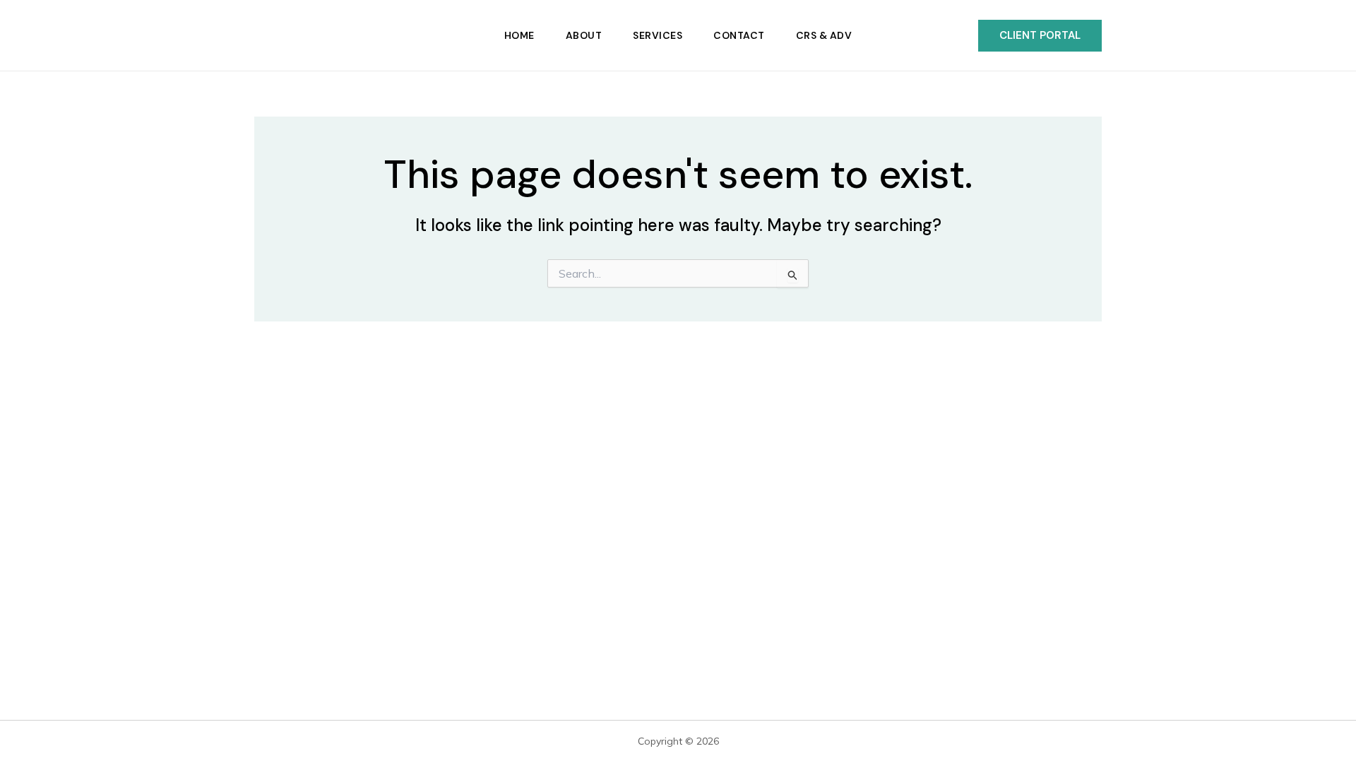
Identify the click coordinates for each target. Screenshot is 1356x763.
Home (519, 35)
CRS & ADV (824, 35)
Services (657, 35)
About (584, 35)
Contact (739, 35)
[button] (1040, 36)
